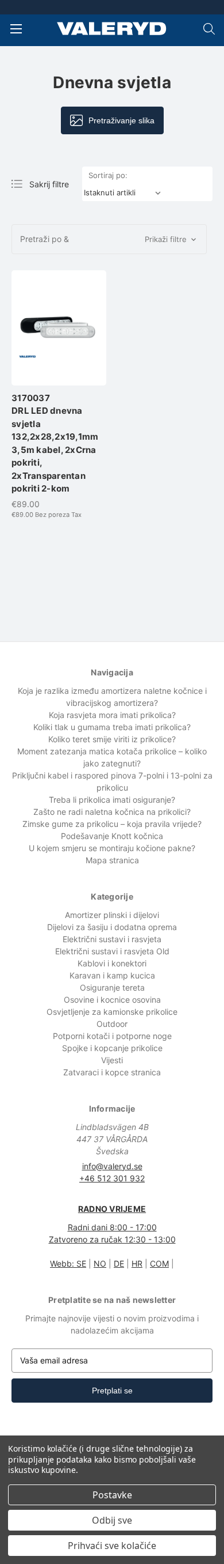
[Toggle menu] (16, 28)
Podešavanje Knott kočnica (112, 836)
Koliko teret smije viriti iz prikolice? (112, 739)
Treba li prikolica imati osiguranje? (112, 799)
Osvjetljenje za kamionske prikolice (112, 1012)
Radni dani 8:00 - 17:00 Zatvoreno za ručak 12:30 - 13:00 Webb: (112, 1236)
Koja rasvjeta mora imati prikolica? (112, 715)
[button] (109, 239)
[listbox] (124, 192)
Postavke (112, 1495)
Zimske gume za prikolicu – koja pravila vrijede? (112, 824)
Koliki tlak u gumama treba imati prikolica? (112, 727)
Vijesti (112, 1060)
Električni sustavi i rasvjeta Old (112, 951)
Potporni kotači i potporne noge (112, 1036)
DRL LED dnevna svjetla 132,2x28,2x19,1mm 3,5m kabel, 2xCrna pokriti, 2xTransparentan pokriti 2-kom (54, 443)
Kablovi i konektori (112, 963)
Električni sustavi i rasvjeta (112, 939)
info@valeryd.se (112, 1166)
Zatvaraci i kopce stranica (112, 1072)
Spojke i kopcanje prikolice (112, 1048)
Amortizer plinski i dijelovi (112, 915)
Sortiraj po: (108, 175)
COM (159, 1263)
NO (100, 1263)
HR (137, 1263)
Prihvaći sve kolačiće (112, 1545)
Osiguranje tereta (112, 987)
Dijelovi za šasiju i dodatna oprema (112, 927)
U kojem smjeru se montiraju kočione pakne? (112, 848)
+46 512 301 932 (112, 1178)
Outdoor (112, 1024)
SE (81, 1263)
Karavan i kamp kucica (112, 975)
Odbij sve (112, 1520)
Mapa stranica (112, 860)
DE (119, 1263)
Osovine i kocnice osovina (112, 999)
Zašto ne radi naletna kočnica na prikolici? (112, 812)
